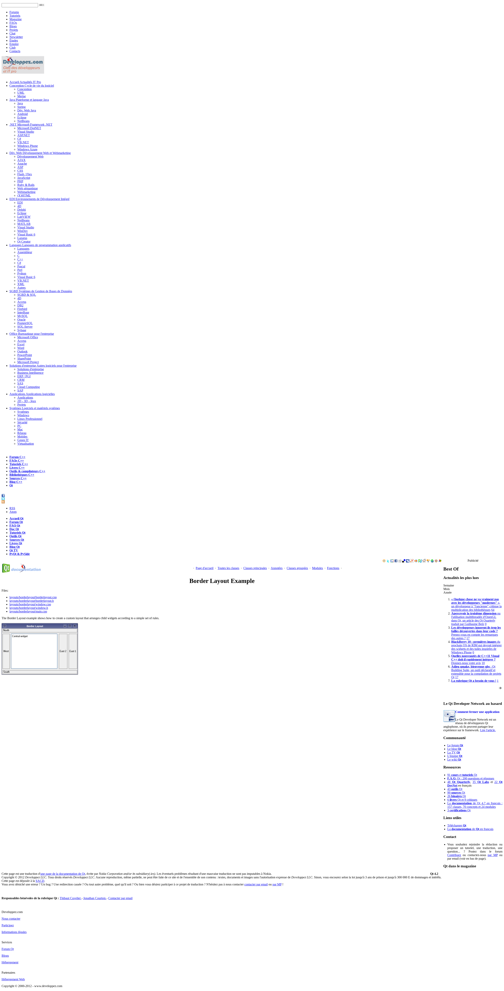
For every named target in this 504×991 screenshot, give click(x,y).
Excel (20, 344)
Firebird (22, 309)
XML (20, 284)
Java (29, 99)
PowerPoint (24, 355)
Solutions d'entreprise (43, 365)
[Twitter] (388, 561)
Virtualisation (25, 443)
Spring (21, 107)
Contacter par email (120, 898)
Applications (32, 394)
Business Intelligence (30, 372)
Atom (13, 511)
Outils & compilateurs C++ (27, 471)
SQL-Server (24, 326)
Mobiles (22, 436)
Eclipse (21, 117)
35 (480, 782)
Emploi (14, 44)
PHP (20, 181)
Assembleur (24, 252)
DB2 (20, 305)
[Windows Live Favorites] (440, 561)
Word (20, 348)
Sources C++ (18, 478)
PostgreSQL (25, 323)
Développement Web (30, 156)
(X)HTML (24, 195)
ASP (20, 167)
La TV (453, 752)
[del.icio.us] (403, 561)
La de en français (470, 829)
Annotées (277, 568)
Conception (31, 85)
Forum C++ (17, 457)
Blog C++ (15, 481)
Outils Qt (15, 536)
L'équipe (454, 756)
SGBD (40, 291)
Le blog (454, 749)
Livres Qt (15, 543)
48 (458, 782)
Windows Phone (27, 146)
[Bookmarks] (436, 561)
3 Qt (459, 810)
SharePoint (24, 358)
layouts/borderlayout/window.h (28, 608)
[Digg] (399, 561)
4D (19, 206)
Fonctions (333, 568)
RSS (12, 508)
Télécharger (456, 825)
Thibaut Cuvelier (71, 898)
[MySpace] (407, 561)
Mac (20, 429)
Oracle (21, 319)
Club (12, 47)
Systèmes (34, 408)
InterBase (23, 312)
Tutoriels (14, 15)
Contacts (14, 51)
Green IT (23, 440)
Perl (19, 270)
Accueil (25, 82)
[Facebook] (395, 561)
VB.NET (23, 142)
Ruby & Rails (25, 185)
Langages (40, 245)
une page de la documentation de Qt (62, 873)
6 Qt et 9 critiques (462, 799)
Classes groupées (297, 568)
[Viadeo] (384, 561)
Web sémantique (27, 188)
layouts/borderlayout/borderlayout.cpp (33, 597)
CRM (20, 379)
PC (19, 426)
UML (20, 92)
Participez (8, 925)
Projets (13, 30)
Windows (23, 415)
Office (31, 333)
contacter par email (256, 884)
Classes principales (255, 568)
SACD (40, 880)
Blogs (13, 26)
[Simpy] (428, 561)
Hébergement (10, 962)
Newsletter (16, 37)
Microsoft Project (28, 362)
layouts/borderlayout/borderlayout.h (31, 600)
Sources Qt (16, 539)
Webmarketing (26, 192)
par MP (493, 855)
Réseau (21, 433)
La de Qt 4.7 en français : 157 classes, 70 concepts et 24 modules (474, 805)
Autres (21, 287)
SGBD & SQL (26, 294)
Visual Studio (25, 131)
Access (21, 301)
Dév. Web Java (26, 110)
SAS (20, 383)
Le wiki (454, 759)
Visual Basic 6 (26, 234)
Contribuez (454, 855)
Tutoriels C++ (18, 464)
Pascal (21, 266)
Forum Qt (16, 522)
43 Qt (454, 789)
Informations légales (14, 932)
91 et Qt (462, 775)
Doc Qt (14, 529)
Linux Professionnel (29, 418)
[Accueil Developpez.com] (23, 72)
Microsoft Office (27, 337)
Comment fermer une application (477, 712)
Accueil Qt (16, 518)
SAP (20, 390)
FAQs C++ (16, 460)
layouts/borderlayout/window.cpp (30, 604)
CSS (20, 170)
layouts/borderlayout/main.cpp (28, 611)
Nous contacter (11, 918)
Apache (22, 163)
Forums (14, 12)
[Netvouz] (420, 561)
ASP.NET (23, 135)
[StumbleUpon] (432, 561)
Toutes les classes (228, 568)
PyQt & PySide (19, 554)
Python (21, 273)
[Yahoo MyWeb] (412, 561)
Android (22, 114)
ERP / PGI (24, 376)
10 (483, 663)
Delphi (21, 209)
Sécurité (22, 422)
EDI (39, 199)
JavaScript (23, 177)
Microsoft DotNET (29, 128)
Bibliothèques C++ (21, 474)
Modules (317, 568)
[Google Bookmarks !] (392, 561)
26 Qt (456, 796)
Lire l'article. (488, 730)
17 (468, 638)
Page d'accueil (204, 568)
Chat (12, 33)
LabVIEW (24, 216)
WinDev (22, 231)
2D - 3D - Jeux (26, 401)
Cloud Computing (28, 387)
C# (19, 138)
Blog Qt (14, 546)
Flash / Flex (24, 174)
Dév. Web (40, 153)
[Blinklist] (416, 561)
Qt (11, 485)
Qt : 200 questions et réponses (470, 778)
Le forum (455, 745)
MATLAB (24, 223)
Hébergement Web (13, 979)
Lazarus (22, 238)
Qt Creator (24, 241)
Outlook (22, 351)
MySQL (22, 316)
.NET (30, 124)
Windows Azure (27, 149)
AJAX (21, 160)
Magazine (15, 19)
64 (492, 609)
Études (13, 40)
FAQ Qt (14, 525)
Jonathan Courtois (95, 898)
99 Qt (456, 792)
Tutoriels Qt (17, 532)
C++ (20, 259)
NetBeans (23, 121)
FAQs (13, 22)
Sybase (21, 330)
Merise (21, 96)
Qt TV (13, 550)
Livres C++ (17, 467)
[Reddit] (424, 561)
